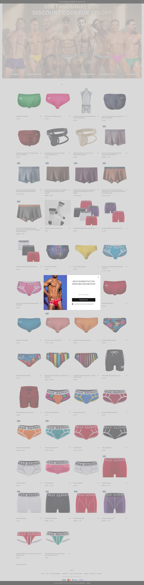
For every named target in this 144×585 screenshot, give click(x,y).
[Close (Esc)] (98, 277)
